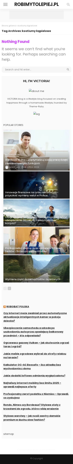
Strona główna (9, 25)
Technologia (12, 155)
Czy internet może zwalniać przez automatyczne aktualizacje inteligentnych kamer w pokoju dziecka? (35, 317)
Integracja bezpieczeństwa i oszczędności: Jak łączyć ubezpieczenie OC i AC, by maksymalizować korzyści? (36, 220)
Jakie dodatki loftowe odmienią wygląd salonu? (34, 375)
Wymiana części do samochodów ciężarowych (32, 279)
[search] (68, 4)
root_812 (15, 167)
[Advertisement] (36, 15)
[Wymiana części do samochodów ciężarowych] (36, 268)
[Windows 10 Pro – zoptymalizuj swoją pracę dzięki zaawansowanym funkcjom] (36, 150)
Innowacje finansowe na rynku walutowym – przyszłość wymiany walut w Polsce (31, 194)
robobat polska (17, 306)
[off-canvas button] (5, 4)
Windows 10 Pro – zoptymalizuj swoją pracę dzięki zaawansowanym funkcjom (36, 161)
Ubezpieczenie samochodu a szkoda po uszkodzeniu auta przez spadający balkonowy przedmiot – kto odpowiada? (33, 331)
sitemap (8, 434)
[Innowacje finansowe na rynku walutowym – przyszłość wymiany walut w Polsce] (36, 185)
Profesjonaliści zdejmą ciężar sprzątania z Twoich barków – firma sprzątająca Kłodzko (34, 250)
